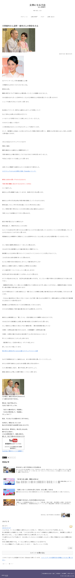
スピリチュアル (12, 457)
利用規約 (58, 573)
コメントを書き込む (37, 553)
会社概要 (64, 573)
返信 (71, 548)
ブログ (5, 457)
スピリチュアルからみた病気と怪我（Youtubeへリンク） (19, 171)
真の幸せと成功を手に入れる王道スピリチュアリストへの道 (20, 351)
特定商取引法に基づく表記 (48, 573)
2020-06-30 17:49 (6, 528)
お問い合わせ (70, 573)
